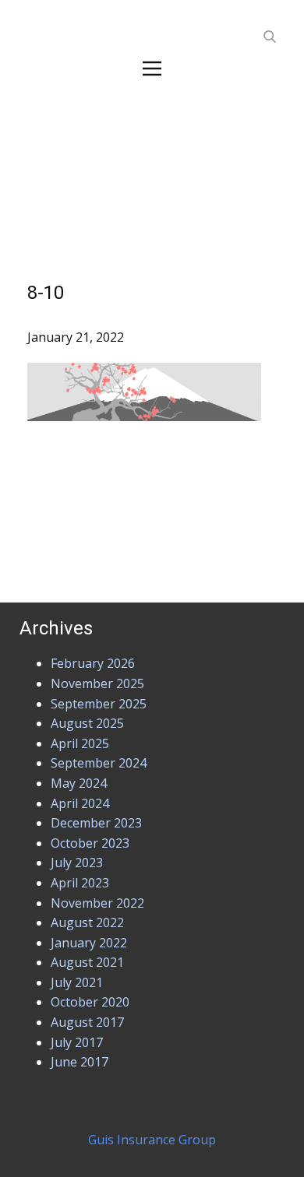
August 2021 (87, 962)
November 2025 (97, 683)
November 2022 (97, 903)
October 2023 (90, 843)
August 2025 (87, 723)
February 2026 (93, 663)
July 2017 (77, 1042)
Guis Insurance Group (152, 1139)
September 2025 (99, 703)
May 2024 (79, 783)
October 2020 (90, 1001)
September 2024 (99, 762)
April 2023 (80, 882)
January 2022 (89, 942)
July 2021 (77, 982)
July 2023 (77, 862)
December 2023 (96, 822)
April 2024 (80, 803)
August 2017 (87, 1022)
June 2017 (79, 1061)
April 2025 (80, 743)
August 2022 (87, 922)
